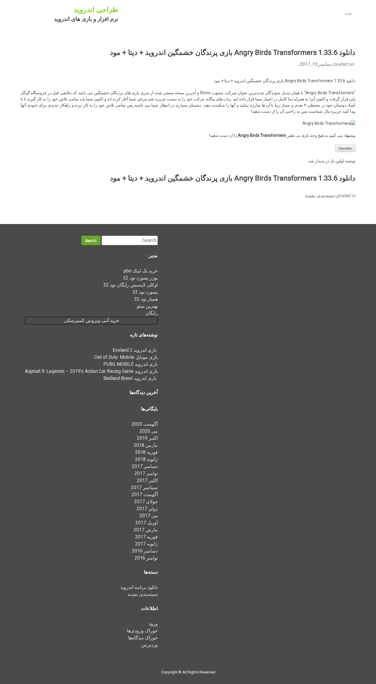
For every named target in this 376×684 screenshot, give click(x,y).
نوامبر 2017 (146, 473)
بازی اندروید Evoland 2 (135, 350)
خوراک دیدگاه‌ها (143, 638)
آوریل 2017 (146, 522)
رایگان (151, 313)
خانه (348, 13)
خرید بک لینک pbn (141, 271)
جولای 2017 (146, 501)
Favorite (345, 148)
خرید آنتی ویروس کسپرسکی (91, 320)
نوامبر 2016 (146, 558)
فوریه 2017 (146, 537)
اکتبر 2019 (147, 438)
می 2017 (149, 515)
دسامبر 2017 (145, 466)
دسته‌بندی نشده (320, 195)
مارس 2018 (146, 445)
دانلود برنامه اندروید (139, 587)
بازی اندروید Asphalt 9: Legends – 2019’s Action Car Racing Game (91, 371)
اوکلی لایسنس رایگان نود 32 (130, 285)
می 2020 (149, 431)
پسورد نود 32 (145, 292)
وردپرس (149, 645)
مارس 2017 (146, 530)
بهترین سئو (147, 306)
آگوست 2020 (145, 424)
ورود (153, 623)
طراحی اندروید (96, 10)
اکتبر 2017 (147, 480)
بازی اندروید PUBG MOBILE (130, 364)
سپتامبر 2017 (144, 487)
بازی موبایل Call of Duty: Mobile (126, 357)
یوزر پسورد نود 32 (140, 278)
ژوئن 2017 (147, 508)
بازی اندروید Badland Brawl (130, 378)
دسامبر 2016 (145, 551)
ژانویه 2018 (146, 459)
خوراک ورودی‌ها (142, 631)
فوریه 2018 (146, 452)
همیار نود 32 (146, 299)
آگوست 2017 (145, 494)
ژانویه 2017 (146, 544)
